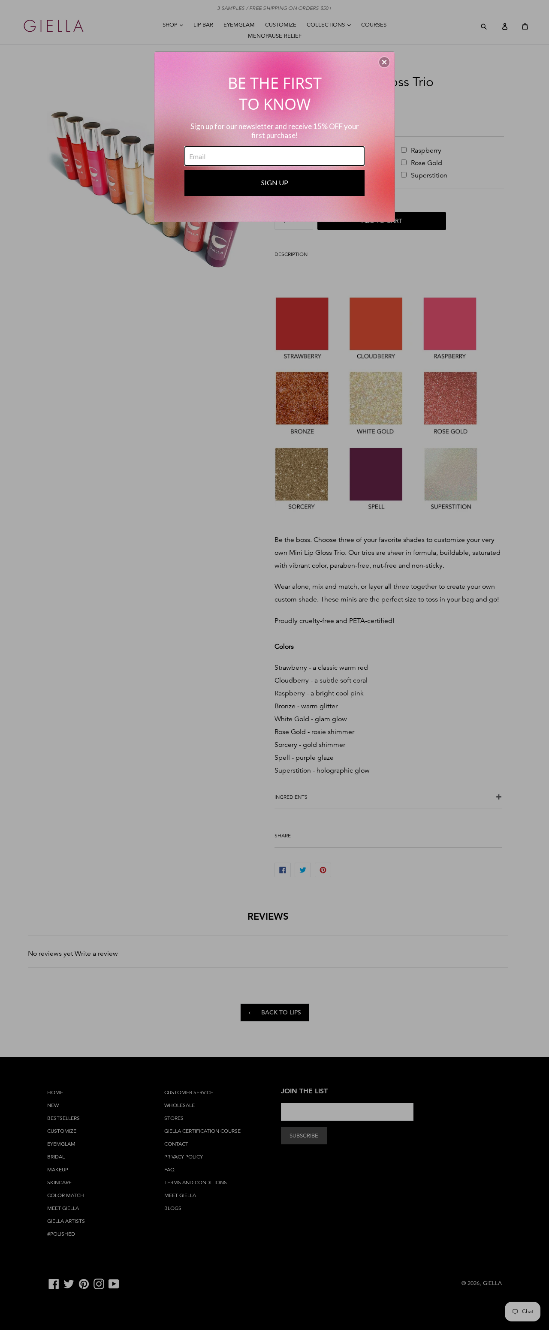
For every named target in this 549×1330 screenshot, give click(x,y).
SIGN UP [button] (274, 182)
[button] (384, 62)
